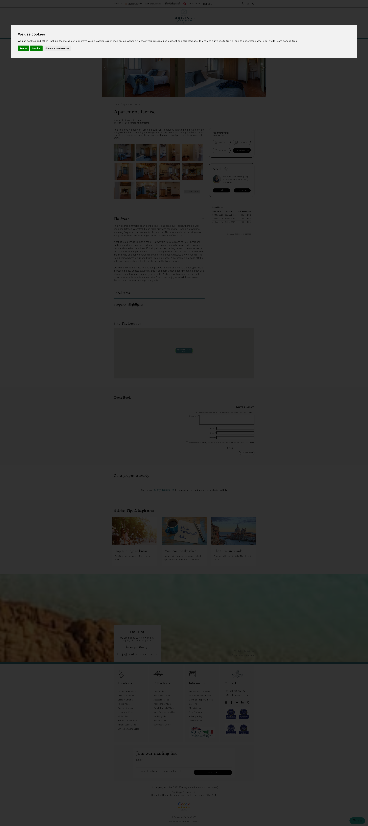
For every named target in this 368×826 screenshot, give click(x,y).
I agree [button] (23, 48)
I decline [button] (36, 48)
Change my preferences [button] (57, 48)
